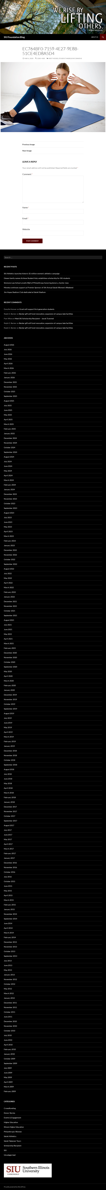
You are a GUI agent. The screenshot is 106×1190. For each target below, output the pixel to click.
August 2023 (9, 513)
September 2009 (10, 1063)
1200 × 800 (41, 58)
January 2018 (9, 802)
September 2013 (10, 956)
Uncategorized (10, 1155)
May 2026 (8, 359)
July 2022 (8, 573)
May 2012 (8, 989)
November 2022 (10, 555)
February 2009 (10, 1091)
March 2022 (9, 587)
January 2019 (9, 746)
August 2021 (9, 620)
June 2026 (8, 354)
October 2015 (9, 881)
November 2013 (10, 947)
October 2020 (9, 662)
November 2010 (10, 1026)
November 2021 (10, 606)
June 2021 (8, 629)
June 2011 (8, 1017)
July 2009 (8, 1068)
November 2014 (10, 914)
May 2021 (8, 634)
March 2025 (9, 424)
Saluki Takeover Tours (12, 1141)
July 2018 (8, 774)
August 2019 (9, 713)
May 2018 (8, 783)
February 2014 (10, 937)
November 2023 (10, 499)
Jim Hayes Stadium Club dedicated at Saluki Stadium (25, 292)
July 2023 (8, 517)
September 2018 (10, 765)
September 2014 (10, 919)
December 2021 (10, 601)
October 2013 (9, 951)
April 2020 (8, 676)
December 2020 (10, 653)
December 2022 (10, 550)
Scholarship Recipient (12, 1146)
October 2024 (9, 447)
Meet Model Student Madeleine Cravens (65, 58)
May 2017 (8, 839)
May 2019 (8, 727)
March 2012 (9, 993)
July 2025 (8, 405)
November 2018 (10, 755)
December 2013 (10, 942)
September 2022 (10, 564)
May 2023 (8, 527)
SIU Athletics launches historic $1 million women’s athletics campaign (32, 273)
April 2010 (8, 1045)
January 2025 (9, 433)
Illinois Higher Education (14, 1127)
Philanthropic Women (13, 1132)
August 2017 (9, 825)
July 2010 (8, 1035)
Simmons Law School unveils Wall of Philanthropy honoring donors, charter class (36, 283)
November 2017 (10, 811)
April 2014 (8, 928)
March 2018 (9, 793)
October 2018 (9, 760)
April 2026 (8, 363)
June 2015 (8, 886)
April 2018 (8, 788)
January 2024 (9, 489)
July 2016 (8, 877)
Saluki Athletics (10, 1136)
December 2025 (10, 382)
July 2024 (8, 461)
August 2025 (9, 401)
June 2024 (8, 466)
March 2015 (9, 900)
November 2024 (10, 443)
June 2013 (8, 965)
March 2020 (9, 681)
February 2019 (10, 741)
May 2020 (8, 671)
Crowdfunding (10, 1108)
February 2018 (10, 797)
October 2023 (9, 503)
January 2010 (9, 1054)
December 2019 (10, 695)
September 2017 (10, 821)
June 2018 (8, 779)
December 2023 (10, 494)
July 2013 (8, 961)
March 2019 (9, 737)
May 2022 (8, 578)
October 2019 (9, 704)
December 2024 (10, 438)
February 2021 (10, 648)
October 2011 (9, 1012)
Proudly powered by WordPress (14, 1187)
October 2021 (9, 611)
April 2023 (8, 531)
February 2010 (10, 1049)
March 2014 (9, 933)
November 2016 (10, 867)
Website (26, 229)
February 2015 (10, 905)
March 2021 (9, 643)
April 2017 (8, 844)
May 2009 (8, 1077)
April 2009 (8, 1082)
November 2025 (10, 387)
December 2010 (10, 1021)
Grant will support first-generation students (36, 309)
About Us (94, 37)
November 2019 (10, 699)
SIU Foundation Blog (14, 37)
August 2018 (9, 769)
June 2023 (8, 522)
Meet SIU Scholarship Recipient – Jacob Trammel (34, 318)
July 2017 (8, 830)
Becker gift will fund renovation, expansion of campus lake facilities (46, 314)
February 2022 (10, 592)
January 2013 (9, 975)
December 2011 (10, 1003)
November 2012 (10, 979)
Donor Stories (9, 1113)
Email (25, 218)
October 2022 (9, 559)
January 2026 (9, 377)
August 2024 (9, 457)
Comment (27, 174)
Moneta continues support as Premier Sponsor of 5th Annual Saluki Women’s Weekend (38, 287)
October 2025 (9, 391)
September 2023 (10, 508)
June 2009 (8, 1073)
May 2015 (8, 891)
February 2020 (10, 685)
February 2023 (10, 541)
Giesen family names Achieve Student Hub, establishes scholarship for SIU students (37, 278)
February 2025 (10, 429)
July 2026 (8, 349)
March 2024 (9, 480)
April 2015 (8, 895)
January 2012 (9, 998)
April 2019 (8, 732)
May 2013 (8, 970)
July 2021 (8, 625)
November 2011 (10, 1007)
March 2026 (9, 368)
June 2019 (8, 723)
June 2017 (8, 835)
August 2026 (9, 345)
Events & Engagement (12, 1118)
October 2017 (9, 816)
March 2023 (9, 536)
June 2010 (8, 1040)
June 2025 (8, 410)
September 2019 (10, 709)
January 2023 (9, 545)
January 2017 (9, 858)
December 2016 (10, 863)
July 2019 (8, 718)
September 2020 (10, 667)
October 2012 (9, 984)
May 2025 (8, 415)
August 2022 (9, 569)
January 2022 (9, 597)
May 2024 (8, 471)
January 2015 (9, 909)
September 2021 (10, 615)
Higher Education (11, 1122)
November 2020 (10, 657)
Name (25, 207)
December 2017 (10, 807)
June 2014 (8, 923)
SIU (5, 1150)
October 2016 (9, 872)
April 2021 (8, 639)
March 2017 (9, 849)
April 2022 (8, 583)
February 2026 (10, 373)
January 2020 (9, 690)
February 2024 (10, 485)
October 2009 (9, 1059)
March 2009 (9, 1087)
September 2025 (10, 396)
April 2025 (8, 419)
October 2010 (9, 1031)
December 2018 (10, 751)
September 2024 (10, 452)
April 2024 (8, 475)
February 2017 (10, 853)
